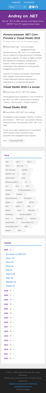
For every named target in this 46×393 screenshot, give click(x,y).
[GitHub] (36, 7)
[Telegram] (33, 7)
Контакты (29, 2)
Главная (16, 2)
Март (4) (9, 278)
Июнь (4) (9, 266)
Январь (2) (10, 286)
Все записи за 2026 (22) (16, 254)
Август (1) (10, 258)
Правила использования (19, 384)
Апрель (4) (10, 274)
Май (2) (9, 270)
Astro (28, 389)
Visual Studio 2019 (16, 141)
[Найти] (25, 7)
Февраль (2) (11, 282)
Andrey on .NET (23, 16)
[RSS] (30, 7)
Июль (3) (9, 262)
